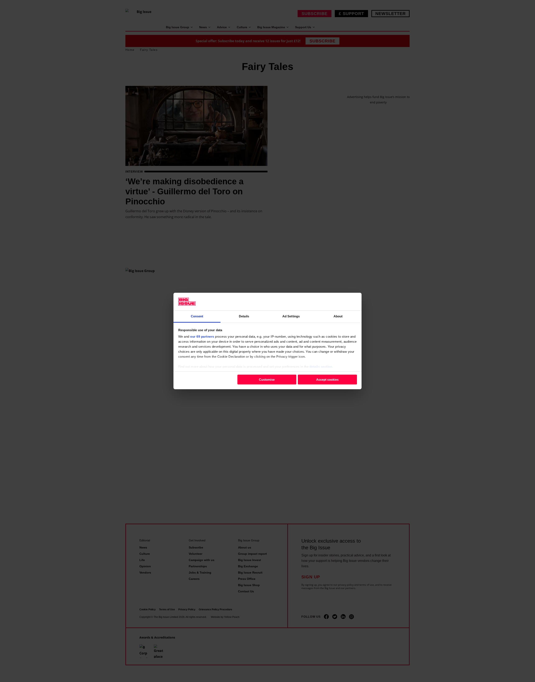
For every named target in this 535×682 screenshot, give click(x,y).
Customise (267, 379)
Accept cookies (327, 379)
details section (321, 366)
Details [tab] (244, 316)
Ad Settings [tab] (291, 316)
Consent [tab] (197, 316)
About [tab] (338, 316)
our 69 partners (202, 336)
